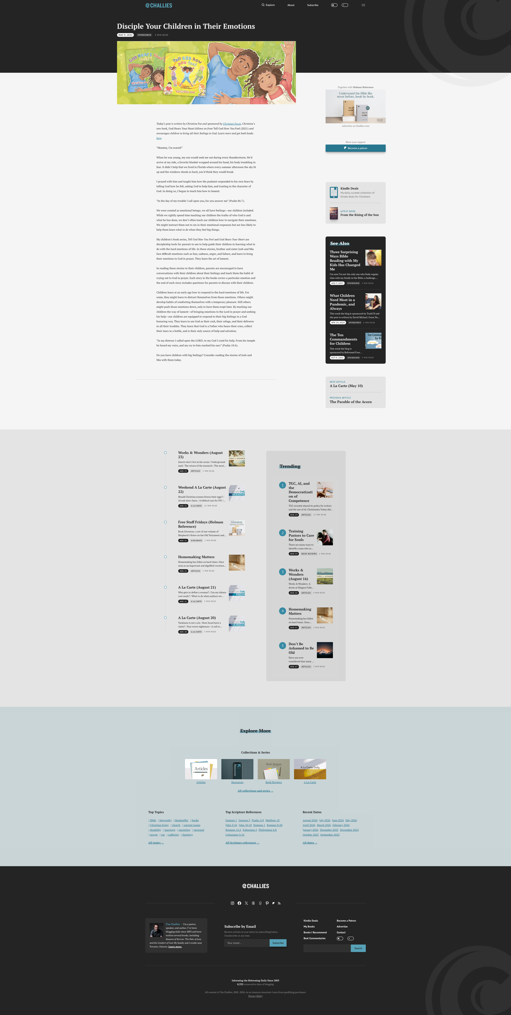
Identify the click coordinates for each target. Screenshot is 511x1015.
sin (163, 834)
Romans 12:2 (233, 829)
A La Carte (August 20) (197, 618)
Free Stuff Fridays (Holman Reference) (200, 524)
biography (166, 820)
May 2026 (351, 820)
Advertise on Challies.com (355, 125)
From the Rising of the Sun (360, 215)
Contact (341, 932)
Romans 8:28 (274, 825)
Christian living (159, 825)
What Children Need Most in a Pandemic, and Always (342, 302)
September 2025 (330, 834)
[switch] (334, 5)
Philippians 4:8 (268, 829)
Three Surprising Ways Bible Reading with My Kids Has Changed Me (345, 260)
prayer (154, 834)
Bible (153, 820)
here (158, 138)
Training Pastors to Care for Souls (301, 535)
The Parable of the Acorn (351, 401)
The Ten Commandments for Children (343, 339)
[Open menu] (363, 5)
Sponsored (144, 35)
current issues (192, 825)
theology (187, 834)
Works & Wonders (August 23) (200, 454)
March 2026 (324, 825)
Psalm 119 (258, 820)
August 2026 (310, 820)
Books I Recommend (315, 932)
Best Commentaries (314, 938)
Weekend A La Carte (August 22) (202, 489)
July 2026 (324, 820)
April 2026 (309, 825)
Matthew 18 (273, 820)
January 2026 (310, 829)
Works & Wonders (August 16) (298, 574)
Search (358, 948)
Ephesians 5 (250, 829)
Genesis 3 (244, 820)
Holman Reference (363, 87)
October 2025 (311, 834)
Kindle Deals (357, 192)
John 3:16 (231, 825)
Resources (237, 782)
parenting (184, 829)
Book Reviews (274, 782)
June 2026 (338, 820)
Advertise (342, 926)
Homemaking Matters (196, 557)
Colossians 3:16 (235, 834)
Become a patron (357, 148)
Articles (201, 782)
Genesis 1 (231, 820)
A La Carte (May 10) (346, 385)
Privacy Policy (255, 996)
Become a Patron (346, 920)
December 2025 (329, 829)
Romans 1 (259, 825)
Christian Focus (232, 123)
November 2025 (349, 829)
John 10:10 (245, 825)
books (195, 820)
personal (199, 829)
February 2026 (341, 825)
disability (155, 829)
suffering (173, 834)
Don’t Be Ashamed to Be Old (301, 648)
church (176, 825)
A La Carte (310, 782)
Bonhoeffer (181, 820)
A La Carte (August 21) (197, 587)
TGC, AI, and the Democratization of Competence (301, 492)
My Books (309, 926)
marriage (170, 829)
